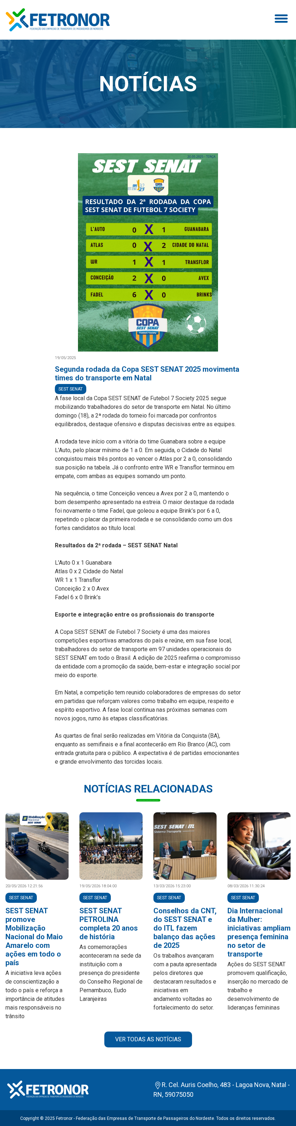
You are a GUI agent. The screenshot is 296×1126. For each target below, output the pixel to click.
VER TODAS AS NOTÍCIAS (148, 1039)
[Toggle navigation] (280, 20)
